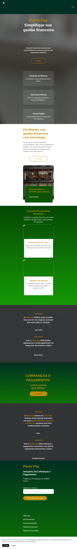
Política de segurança (30, 527)
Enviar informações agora (35, 498)
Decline (14, 545)
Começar (39, 61)
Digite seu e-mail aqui (30, 488)
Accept (6, 545)
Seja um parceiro (28, 519)
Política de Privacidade (30, 530)
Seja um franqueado (30, 523)
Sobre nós (26, 515)
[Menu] (73, 7)
